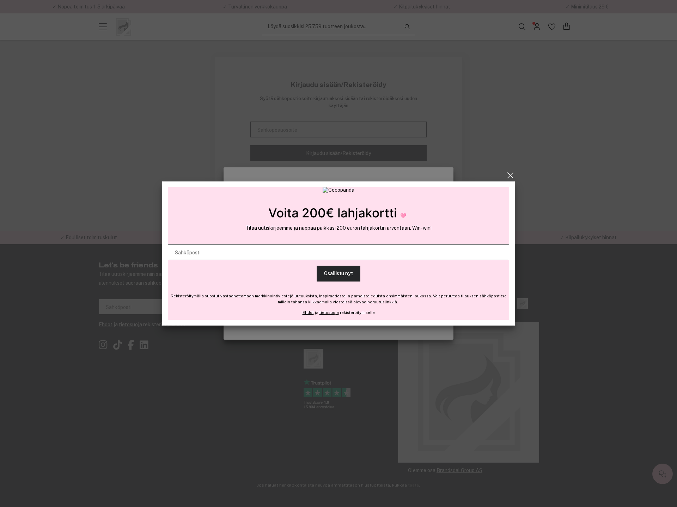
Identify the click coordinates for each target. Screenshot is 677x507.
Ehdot (308, 312)
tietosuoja (329, 312)
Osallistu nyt (338, 273)
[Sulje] (510, 175)
